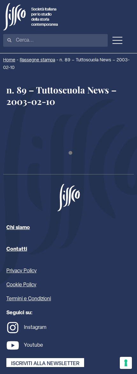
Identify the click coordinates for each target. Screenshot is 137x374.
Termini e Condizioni (28, 299)
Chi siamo (18, 227)
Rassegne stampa (37, 60)
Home (9, 60)
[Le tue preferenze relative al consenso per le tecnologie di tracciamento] (126, 363)
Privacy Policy (21, 271)
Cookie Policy (21, 285)
